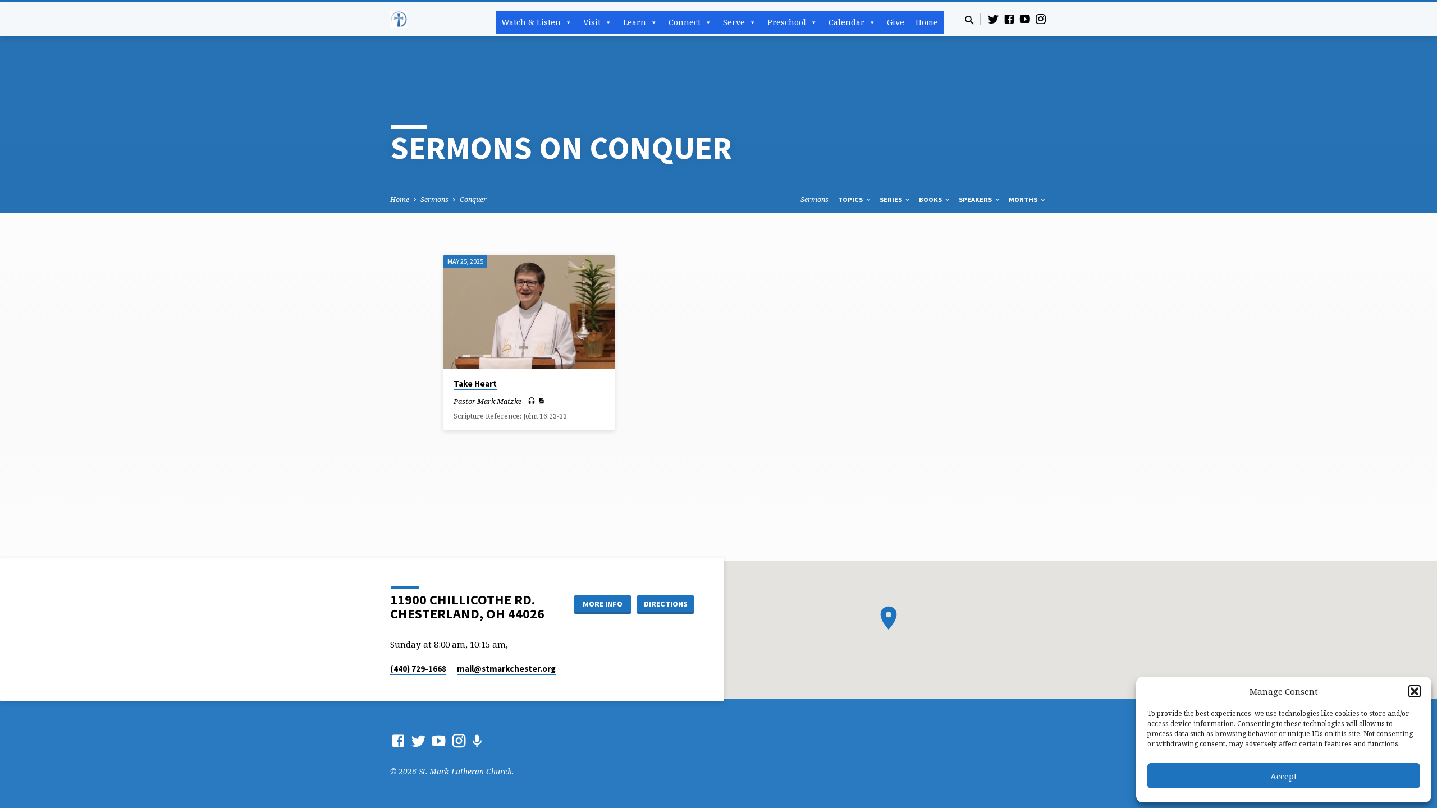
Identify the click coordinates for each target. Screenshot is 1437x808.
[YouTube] (1025, 19)
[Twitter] (993, 19)
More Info (603, 604)
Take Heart (475, 383)
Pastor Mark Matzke (487, 401)
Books (931, 199)
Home (927, 22)
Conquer (473, 199)
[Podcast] (476, 741)
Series (892, 199)
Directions (666, 604)
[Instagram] (1041, 19)
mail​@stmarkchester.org (506, 668)
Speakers (976, 199)
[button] (1414, 691)
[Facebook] (1009, 19)
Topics (851, 199)
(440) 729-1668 (418, 668)
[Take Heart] (529, 312)
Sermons (434, 199)
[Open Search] (969, 20)
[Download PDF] (540, 401)
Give (895, 22)
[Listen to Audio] (532, 401)
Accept (1283, 776)
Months (1024, 199)
